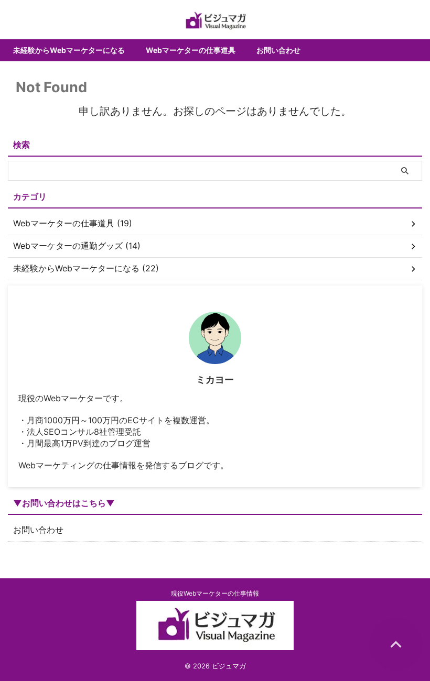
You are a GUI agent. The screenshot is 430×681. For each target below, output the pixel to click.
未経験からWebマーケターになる (69, 50)
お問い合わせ (278, 50)
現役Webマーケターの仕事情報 (215, 593)
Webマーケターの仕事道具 (190, 50)
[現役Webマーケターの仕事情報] (215, 21)
